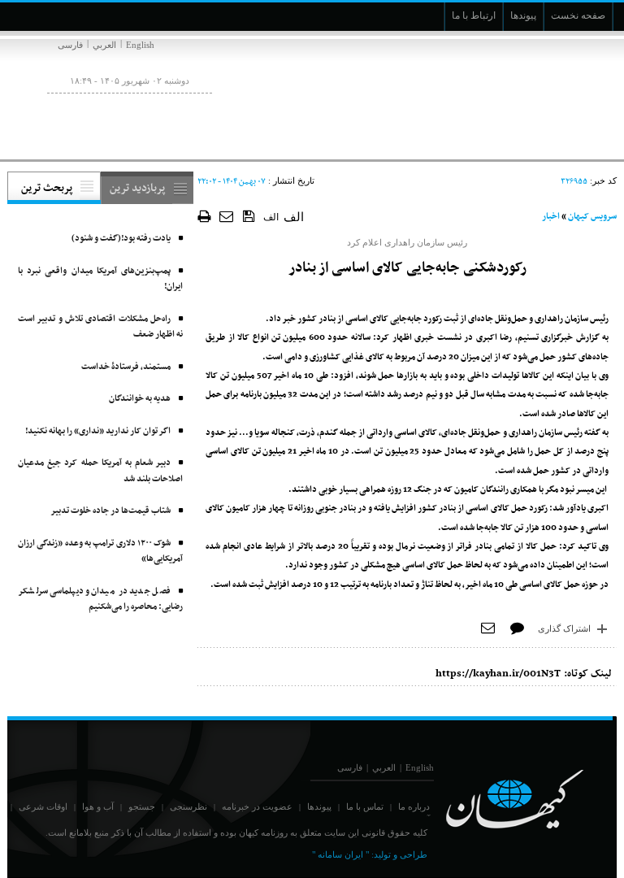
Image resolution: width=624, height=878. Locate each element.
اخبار (551, 216)
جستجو (141, 806)
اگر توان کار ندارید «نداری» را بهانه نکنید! (98, 431)
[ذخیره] (249, 215)
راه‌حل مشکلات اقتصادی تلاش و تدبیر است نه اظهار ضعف (100, 327)
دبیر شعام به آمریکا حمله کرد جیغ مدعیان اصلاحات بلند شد (100, 471)
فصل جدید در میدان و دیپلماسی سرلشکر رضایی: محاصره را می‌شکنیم (100, 599)
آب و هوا (98, 806)
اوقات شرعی (43, 806)
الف (271, 217)
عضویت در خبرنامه (257, 806)
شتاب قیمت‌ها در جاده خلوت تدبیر (110, 511)
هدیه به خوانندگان (140, 398)
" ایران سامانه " (340, 854)
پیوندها (319, 806)
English (140, 45)
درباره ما (414, 806)
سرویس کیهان (592, 216)
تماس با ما (365, 806)
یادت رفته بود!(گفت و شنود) (121, 238)
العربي (104, 45)
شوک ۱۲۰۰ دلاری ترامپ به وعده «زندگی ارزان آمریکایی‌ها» (100, 551)
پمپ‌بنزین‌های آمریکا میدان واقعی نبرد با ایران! (100, 279)
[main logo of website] (509, 96)
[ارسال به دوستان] (227, 216)
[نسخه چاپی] (204, 216)
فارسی (70, 45)
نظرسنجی (188, 806)
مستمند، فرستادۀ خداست (126, 367)
